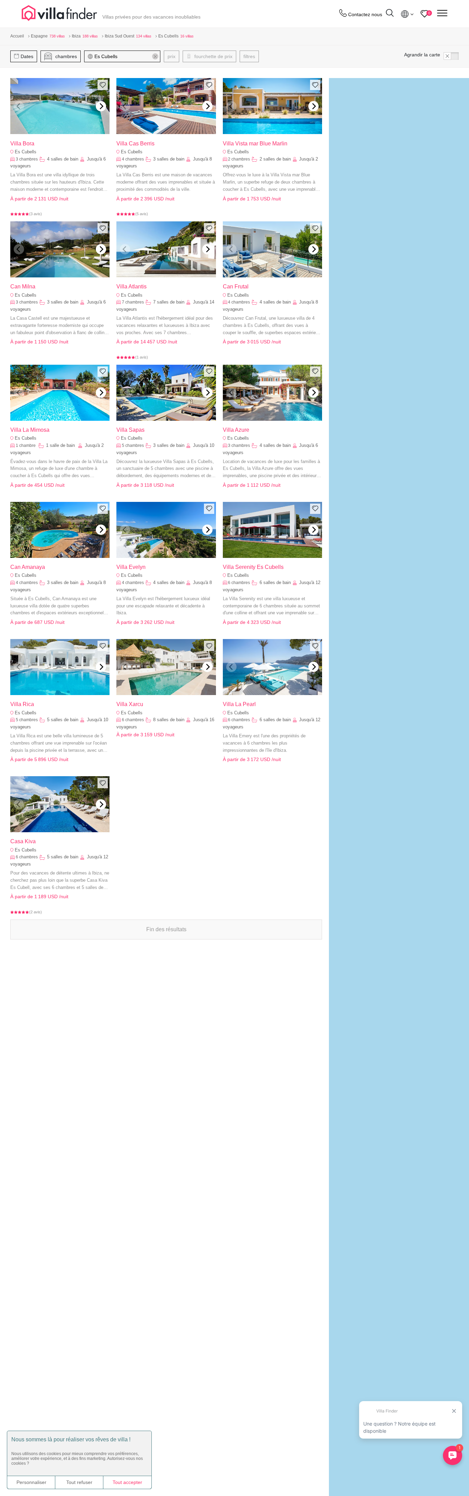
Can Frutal (236, 286)
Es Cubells (25, 151)
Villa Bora (22, 143)
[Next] (101, 106)
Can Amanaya (27, 567)
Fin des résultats (166, 929)
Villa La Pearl (239, 704)
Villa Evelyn (131, 567)
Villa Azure (236, 430)
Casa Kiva (23, 841)
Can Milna (22, 286)
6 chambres (239, 582)
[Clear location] (155, 56)
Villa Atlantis (131, 286)
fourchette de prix (212, 56)
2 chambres (239, 159)
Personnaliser (31, 1482)
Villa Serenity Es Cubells (253, 567)
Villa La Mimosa (29, 430)
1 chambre (26, 445)
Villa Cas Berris (135, 143)
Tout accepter (127, 1482)
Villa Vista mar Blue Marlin (255, 143)
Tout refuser (79, 1482)
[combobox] (125, 56)
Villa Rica (22, 704)
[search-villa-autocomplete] (389, 14)
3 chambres (27, 159)
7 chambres (133, 302)
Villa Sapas (130, 430)
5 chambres (133, 445)
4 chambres (133, 159)
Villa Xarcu (129, 704)
